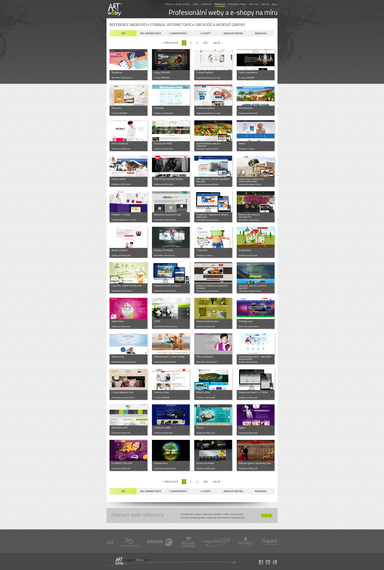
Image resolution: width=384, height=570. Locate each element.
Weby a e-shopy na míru (177, 4)
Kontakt (265, 4)
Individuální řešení (237, 4)
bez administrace (150, 33)
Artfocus (140, 560)
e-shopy (206, 33)
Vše (123, 33)
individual (261, 33)
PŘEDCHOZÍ (171, 43)
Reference (220, 4)
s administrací (178, 33)
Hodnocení (206, 4)
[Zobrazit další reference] (192, 515)
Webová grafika (233, 33)
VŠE (205, 43)
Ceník (195, 4)
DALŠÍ (216, 43)
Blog (274, 4)
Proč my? (253, 4)
